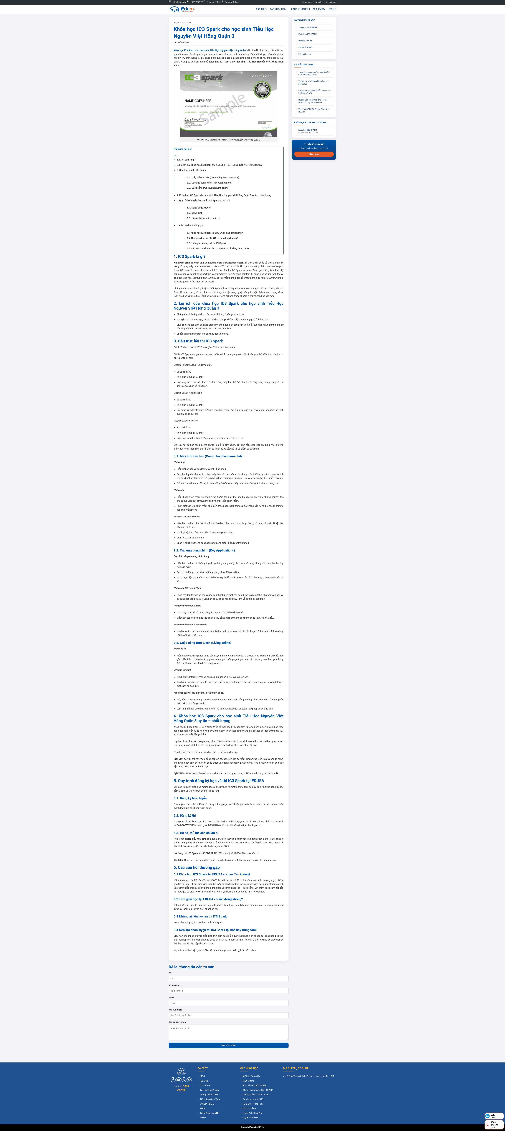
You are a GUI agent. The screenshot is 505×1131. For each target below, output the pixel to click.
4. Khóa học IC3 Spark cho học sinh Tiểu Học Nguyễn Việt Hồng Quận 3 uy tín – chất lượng (224, 195)
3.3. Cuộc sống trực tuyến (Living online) (208, 187)
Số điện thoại (175, 985)
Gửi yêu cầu (228, 1045)
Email (171, 997)
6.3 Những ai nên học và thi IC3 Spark (206, 243)
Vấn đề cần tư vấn (177, 1022)
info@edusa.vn (179, 2)
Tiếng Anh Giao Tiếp (210, 1099)
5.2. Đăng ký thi (195, 213)
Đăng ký (318, 2)
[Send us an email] (178, 1079)
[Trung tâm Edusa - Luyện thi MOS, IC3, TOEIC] (182, 9)
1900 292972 (196, 2)
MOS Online (248, 1080)
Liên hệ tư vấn (304, 54)
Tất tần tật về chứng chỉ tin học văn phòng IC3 (313, 82)
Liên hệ (332, 9)
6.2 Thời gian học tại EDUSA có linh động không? (212, 238)
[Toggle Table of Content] (176, 155)
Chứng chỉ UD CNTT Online (256, 1094)
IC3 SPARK (186, 23)
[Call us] (183, 1079)
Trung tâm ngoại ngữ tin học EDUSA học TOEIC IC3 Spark (314, 73)
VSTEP (203, 1103)
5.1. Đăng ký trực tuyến (199, 207)
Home (176, 23)
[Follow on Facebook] (173, 1079)
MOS (202, 1076)
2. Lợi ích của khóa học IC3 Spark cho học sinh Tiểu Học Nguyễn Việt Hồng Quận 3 (219, 165)
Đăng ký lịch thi (300, 9)
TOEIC (203, 1108)
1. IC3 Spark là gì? (186, 159)
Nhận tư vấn (314, 154)
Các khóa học (278, 9)
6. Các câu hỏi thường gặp (190, 225)
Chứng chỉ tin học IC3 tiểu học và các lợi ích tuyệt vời (314, 92)
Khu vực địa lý (175, 1010)
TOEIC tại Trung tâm (253, 1103)
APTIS (203, 1117)
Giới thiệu (261, 9)
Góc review (319, 9)
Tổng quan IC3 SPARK (307, 27)
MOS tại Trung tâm (252, 1076)
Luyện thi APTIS (250, 1117)
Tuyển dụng (330, 2)
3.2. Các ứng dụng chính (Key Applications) (209, 182)
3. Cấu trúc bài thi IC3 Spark (191, 170)
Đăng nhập (307, 2)
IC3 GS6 (204, 1080)
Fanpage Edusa (214, 2)
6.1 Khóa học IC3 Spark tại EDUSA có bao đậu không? (215, 232)
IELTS (211, 1103)
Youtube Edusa (232, 2)
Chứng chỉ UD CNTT (209, 1094)
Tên (170, 973)
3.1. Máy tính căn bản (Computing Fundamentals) (213, 177)
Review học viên (305, 47)
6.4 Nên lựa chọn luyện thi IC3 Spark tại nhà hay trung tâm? (218, 248)
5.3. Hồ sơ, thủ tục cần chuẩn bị (203, 218)
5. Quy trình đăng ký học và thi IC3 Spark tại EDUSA (203, 200)
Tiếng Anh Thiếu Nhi (209, 1113)
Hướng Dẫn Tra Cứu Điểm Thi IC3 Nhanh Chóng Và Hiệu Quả (312, 101)
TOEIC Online (249, 1108)
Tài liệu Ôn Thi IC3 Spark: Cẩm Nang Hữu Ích (314, 110)
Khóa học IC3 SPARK (307, 34)
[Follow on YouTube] (189, 1079)
